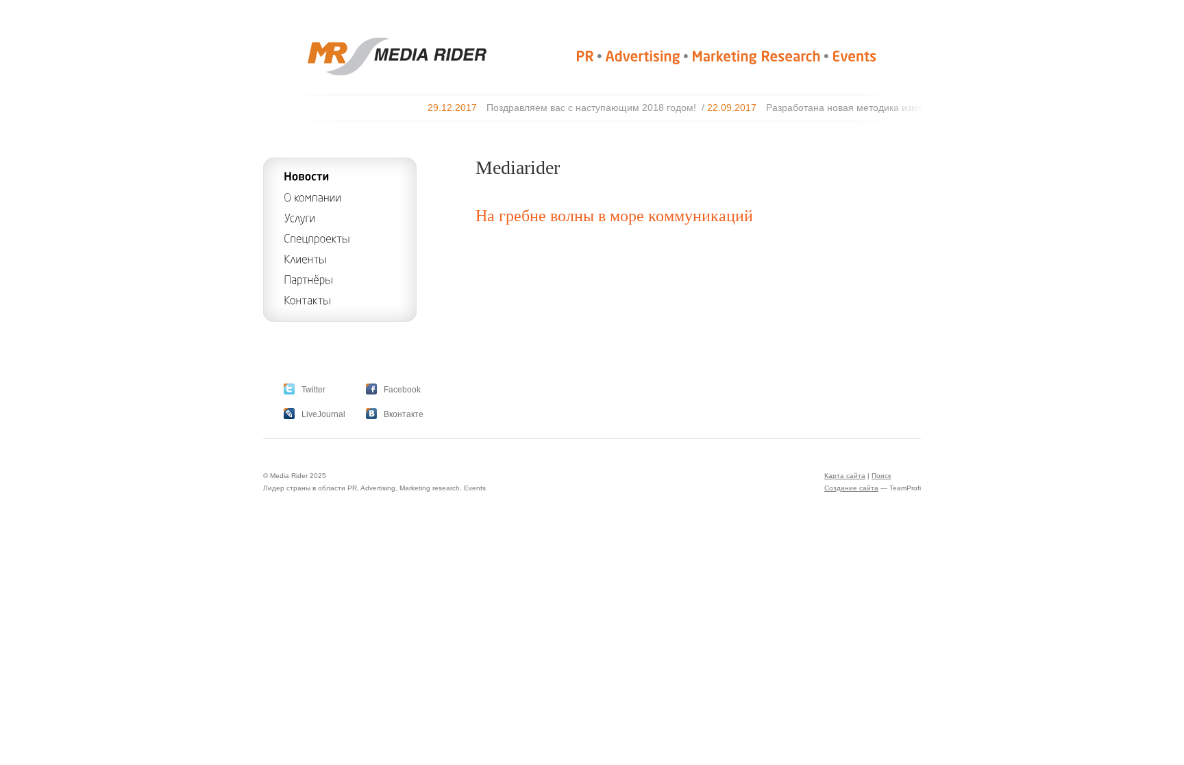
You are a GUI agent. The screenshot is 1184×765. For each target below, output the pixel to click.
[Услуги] (299, 217)
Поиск (881, 475)
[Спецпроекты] (317, 238)
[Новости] (307, 176)
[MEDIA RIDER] (374, 72)
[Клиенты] (305, 258)
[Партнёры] (308, 279)
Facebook (402, 389)
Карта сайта (844, 475)
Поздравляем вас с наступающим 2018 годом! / (584, 107)
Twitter (313, 389)
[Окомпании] (312, 197)
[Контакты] (307, 299)
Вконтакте (403, 414)
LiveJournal (323, 414)
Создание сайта (851, 488)
